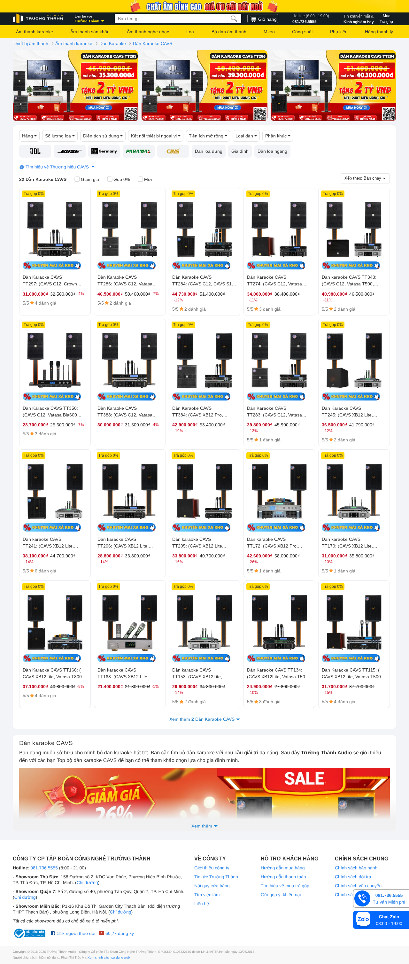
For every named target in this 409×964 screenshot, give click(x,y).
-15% (328, 692)
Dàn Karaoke (112, 43)
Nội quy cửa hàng (212, 885)
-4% (80, 294)
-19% (178, 431)
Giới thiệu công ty (211, 867)
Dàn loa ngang (272, 151)
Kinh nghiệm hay (358, 19)
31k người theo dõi (75, 933)
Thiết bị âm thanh (30, 43)
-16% (178, 562)
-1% (155, 686)
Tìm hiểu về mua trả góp (285, 885)
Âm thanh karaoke (34, 31)
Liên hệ (201, 903)
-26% (253, 562)
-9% (80, 686)
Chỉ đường (87, 882)
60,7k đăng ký (119, 933)
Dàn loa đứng (208, 151)
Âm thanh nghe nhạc (148, 31)
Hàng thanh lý (379, 31)
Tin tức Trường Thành (216, 876)
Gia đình (240, 151)
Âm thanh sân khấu (90, 31)
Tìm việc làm (207, 894)
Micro (269, 31)
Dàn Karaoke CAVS (152, 43)
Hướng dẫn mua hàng (283, 867)
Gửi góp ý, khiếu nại (281, 894)
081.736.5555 (310, 19)
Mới (148, 179)
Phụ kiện (339, 31)
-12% (178, 300)
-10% (253, 692)
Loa (190, 31)
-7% (155, 294)
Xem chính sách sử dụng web (109, 958)
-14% (29, 562)
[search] (234, 18)
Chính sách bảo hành (356, 867)
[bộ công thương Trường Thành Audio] (30, 933)
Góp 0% (121, 179)
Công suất (302, 31)
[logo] (38, 18)
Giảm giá (90, 179)
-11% (253, 300)
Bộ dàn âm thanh (229, 31)
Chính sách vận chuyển (358, 885)
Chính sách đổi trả (353, 876)
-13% (253, 431)
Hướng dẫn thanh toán (283, 876)
